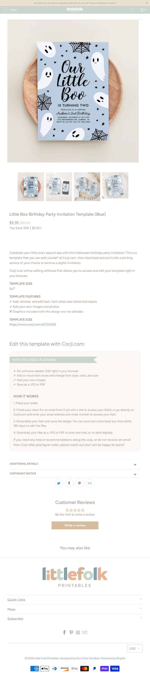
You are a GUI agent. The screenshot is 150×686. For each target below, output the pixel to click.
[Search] (131, 10)
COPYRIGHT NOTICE (23, 473)
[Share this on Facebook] (69, 483)
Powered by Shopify (113, 658)
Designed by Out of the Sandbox (80, 658)
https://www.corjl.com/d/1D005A (32, 324)
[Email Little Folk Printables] (85, 633)
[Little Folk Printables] (75, 10)
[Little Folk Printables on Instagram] (78, 633)
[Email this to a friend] (90, 483)
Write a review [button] (75, 525)
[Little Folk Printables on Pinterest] (71, 633)
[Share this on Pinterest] (79, 483)
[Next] (135, 96)
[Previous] (11, 96)
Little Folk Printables (47, 658)
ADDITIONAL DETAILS (24, 463)
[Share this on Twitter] (59, 483)
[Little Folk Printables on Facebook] (65, 633)
